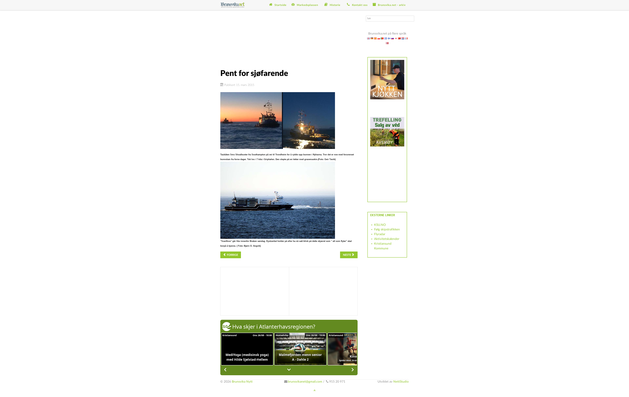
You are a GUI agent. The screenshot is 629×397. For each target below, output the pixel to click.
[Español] (375, 38)
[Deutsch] (372, 38)
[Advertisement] (289, 38)
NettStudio (401, 381)
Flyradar (379, 234)
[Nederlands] (402, 38)
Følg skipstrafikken (387, 229)
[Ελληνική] (385, 38)
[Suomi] (389, 38)
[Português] (382, 38)
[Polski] (378, 38)
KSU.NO (380, 224)
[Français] (406, 38)
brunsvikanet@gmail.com (305, 381)
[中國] (399, 38)
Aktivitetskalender (386, 239)
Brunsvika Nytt (242, 381)
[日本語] (396, 38)
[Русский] (392, 38)
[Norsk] (387, 43)
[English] (368, 38)
